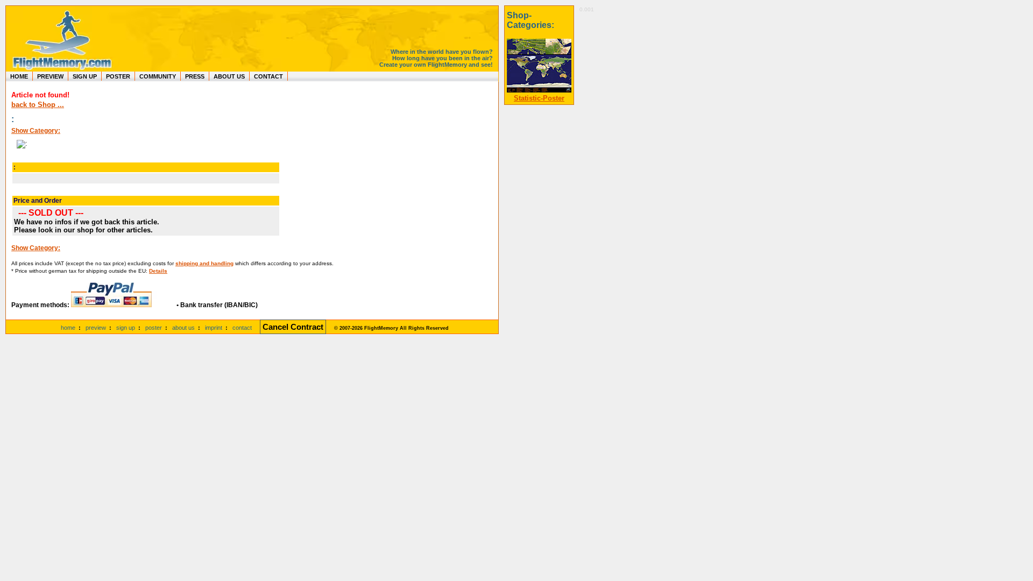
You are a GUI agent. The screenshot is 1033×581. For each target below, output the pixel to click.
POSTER (118, 76)
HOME (19, 76)
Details (158, 271)
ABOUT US (229, 76)
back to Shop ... (37, 105)
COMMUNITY (157, 76)
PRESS (194, 76)
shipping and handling (204, 263)
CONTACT (268, 76)
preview (96, 327)
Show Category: (35, 130)
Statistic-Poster (539, 98)
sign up (125, 327)
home (68, 327)
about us (183, 327)
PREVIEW (50, 76)
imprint (213, 327)
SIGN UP (85, 76)
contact (242, 327)
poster (153, 327)
